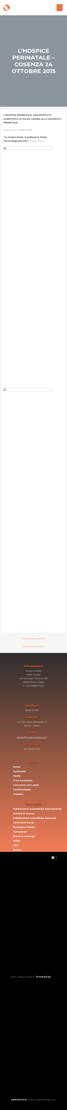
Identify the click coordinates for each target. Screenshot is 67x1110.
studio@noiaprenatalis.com (32, 737)
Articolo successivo (33, 646)
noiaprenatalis (22, 6)
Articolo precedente (33, 638)
